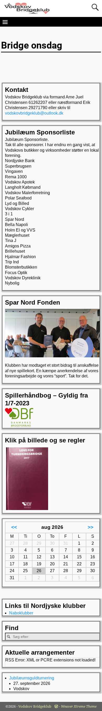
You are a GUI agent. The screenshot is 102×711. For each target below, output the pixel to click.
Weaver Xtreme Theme (79, 706)
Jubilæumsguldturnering (31, 678)
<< (14, 527)
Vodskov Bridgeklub (34, 706)
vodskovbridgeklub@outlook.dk (34, 113)
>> (90, 527)
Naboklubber (21, 613)
